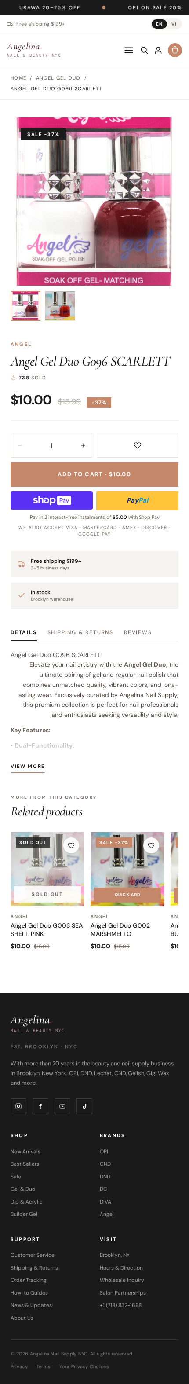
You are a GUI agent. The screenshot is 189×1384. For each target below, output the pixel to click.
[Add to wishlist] (137, 445)
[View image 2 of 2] (60, 306)
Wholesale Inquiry (122, 1280)
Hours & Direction (121, 1267)
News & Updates (31, 1305)
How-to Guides (29, 1292)
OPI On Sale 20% (127, 7)
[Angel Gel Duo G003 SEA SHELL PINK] (47, 869)
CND (105, 1163)
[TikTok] (84, 1106)
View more (28, 766)
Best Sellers (25, 1163)
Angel (21, 344)
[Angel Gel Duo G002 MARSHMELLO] (127, 869)
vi (174, 24)
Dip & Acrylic (27, 1201)
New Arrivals (25, 1151)
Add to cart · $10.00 (94, 474)
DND (105, 1176)
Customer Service (33, 1255)
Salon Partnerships (123, 1292)
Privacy (19, 1366)
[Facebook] (40, 1106)
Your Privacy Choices (84, 1366)
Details (24, 632)
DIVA (105, 1201)
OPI (104, 1151)
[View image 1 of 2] (25, 306)
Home (18, 78)
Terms (43, 1366)
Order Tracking (29, 1280)
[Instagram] (18, 1106)
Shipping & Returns (80, 632)
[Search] (144, 50)
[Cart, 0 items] (175, 50)
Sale (16, 1176)
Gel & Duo (23, 1189)
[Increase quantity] (83, 445)
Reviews (138, 632)
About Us (22, 1318)
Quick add (127, 894)
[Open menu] (128, 50)
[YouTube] (62, 1106)
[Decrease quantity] (20, 445)
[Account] (158, 50)
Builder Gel (24, 1214)
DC (103, 1189)
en (159, 24)
